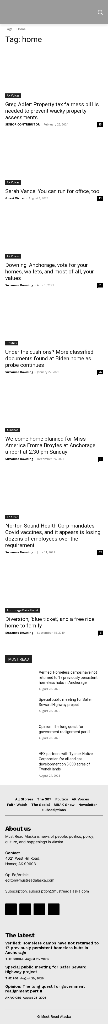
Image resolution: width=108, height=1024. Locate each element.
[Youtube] (54, 909)
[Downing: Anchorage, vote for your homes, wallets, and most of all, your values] (54, 234)
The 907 (12, 517)
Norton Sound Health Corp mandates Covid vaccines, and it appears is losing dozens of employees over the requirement (52, 535)
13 (100, 198)
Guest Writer (15, 198)
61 (100, 285)
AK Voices (13, 95)
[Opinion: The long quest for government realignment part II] (20, 734)
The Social (14, 959)
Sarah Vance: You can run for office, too (52, 191)
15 (100, 124)
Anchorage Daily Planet (22, 610)
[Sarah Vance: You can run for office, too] (54, 160)
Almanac (12, 430)
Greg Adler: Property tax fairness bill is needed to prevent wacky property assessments (52, 111)
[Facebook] (11, 909)
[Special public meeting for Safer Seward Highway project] (20, 707)
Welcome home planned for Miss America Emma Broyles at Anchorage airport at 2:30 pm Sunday (50, 445)
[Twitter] (39, 909)
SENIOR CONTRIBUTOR (22, 124)
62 (100, 552)
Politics (12, 343)
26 (100, 372)
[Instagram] (25, 909)
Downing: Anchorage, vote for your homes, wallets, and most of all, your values (49, 271)
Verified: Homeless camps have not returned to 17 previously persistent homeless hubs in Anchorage (68, 677)
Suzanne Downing (19, 285)
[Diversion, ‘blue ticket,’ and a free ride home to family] (54, 588)
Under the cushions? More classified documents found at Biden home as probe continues (49, 358)
